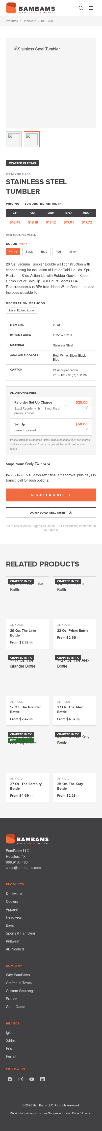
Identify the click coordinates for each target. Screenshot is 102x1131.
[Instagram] (21, 1079)
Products (12, 21)
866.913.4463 (17, 862)
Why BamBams (18, 974)
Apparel (12, 909)
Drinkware (29, 21)
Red (58, 251)
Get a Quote (15, 1006)
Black (29, 251)
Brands (11, 998)
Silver (73, 251)
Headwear (14, 917)
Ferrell (11, 1056)
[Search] (80, 7)
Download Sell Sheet (48, 512)
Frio (9, 1048)
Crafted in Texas (19, 982)
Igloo (10, 1032)
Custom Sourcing (19, 990)
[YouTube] (32, 1079)
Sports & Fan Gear (20, 933)
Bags (10, 925)
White (13, 251)
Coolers (12, 901)
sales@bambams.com (23, 867)
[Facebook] (10, 1079)
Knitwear (13, 941)
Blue (44, 251)
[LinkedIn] (43, 1079)
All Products (15, 948)
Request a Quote (48, 494)
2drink (11, 1040)
